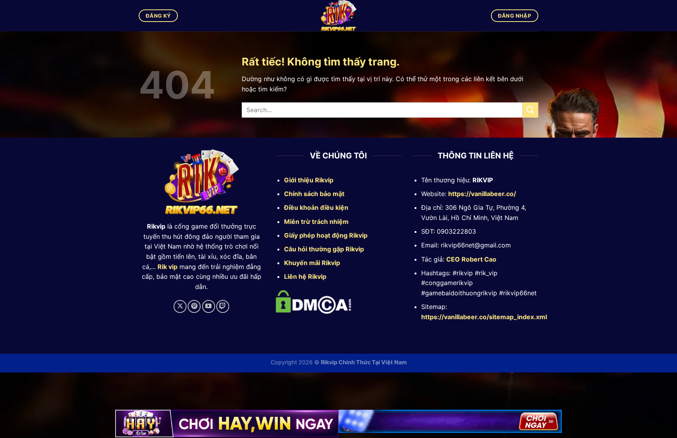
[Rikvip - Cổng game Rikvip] (338, 15)
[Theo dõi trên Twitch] (222, 306)
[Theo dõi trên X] (180, 306)
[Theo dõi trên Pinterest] (194, 306)
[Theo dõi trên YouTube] (208, 306)
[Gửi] (530, 110)
